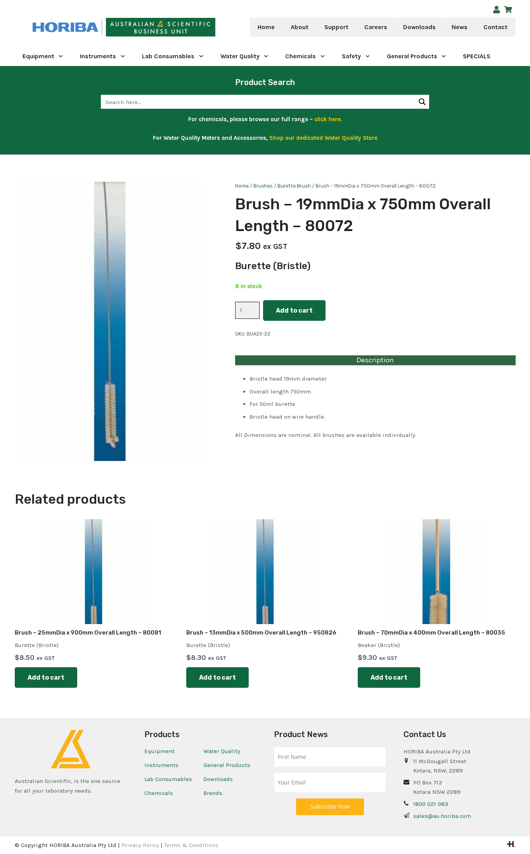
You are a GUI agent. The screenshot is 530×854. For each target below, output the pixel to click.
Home (242, 186)
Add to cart (294, 310)
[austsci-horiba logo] (65, 27)
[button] (313, 27)
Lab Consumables (168, 779)
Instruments (161, 765)
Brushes (263, 186)
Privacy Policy (140, 845)
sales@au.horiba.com (442, 815)
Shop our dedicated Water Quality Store (323, 137)
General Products (226, 765)
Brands (212, 793)
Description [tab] (375, 360)
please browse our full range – (285, 119)
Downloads (218, 779)
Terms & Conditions (191, 845)
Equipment (159, 751)
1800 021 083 (430, 803)
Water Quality (221, 751)
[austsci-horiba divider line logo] (102, 27)
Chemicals (158, 793)
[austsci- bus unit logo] (160, 27)
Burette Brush (294, 186)
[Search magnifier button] (422, 101)
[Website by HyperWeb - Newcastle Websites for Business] (511, 845)
